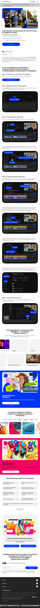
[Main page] (6, 1)
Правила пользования (17, 592)
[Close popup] (37, 4)
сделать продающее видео (25, 60)
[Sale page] (32, 1)
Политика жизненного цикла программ (8, 594)
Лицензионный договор (26, 592)
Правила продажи (34, 592)
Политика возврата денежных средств (26, 594)
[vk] (32, 597)
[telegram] (37, 597)
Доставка (17, 594)
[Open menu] (37, 1)
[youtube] (35, 597)
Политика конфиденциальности (7, 592)
